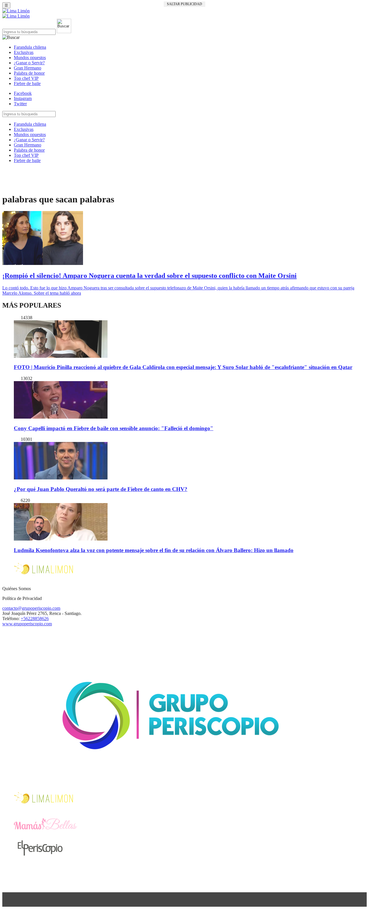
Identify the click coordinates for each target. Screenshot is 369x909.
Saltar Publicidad (184, 4)
